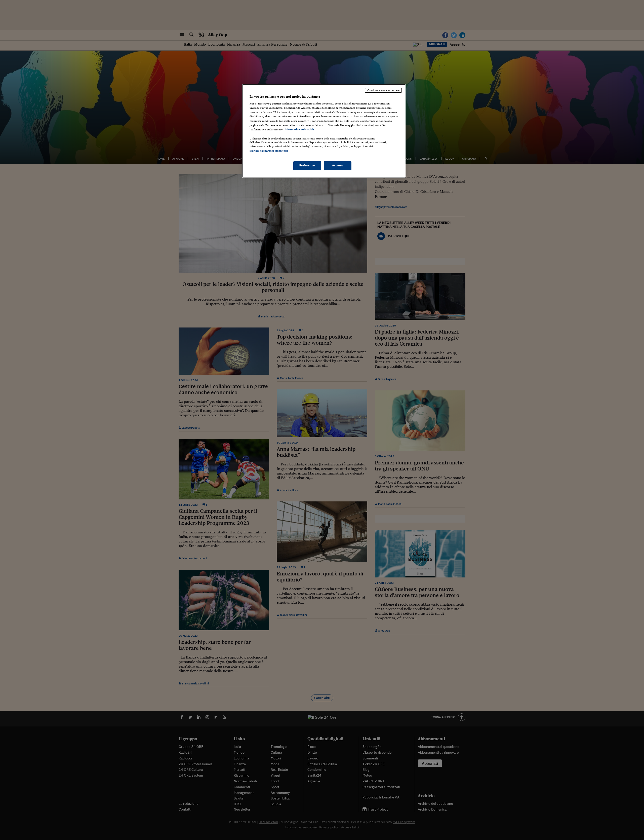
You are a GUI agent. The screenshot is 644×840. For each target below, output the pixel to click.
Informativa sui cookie (299, 129)
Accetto (337, 165)
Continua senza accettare (383, 90)
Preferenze (307, 165)
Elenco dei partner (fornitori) (269, 150)
